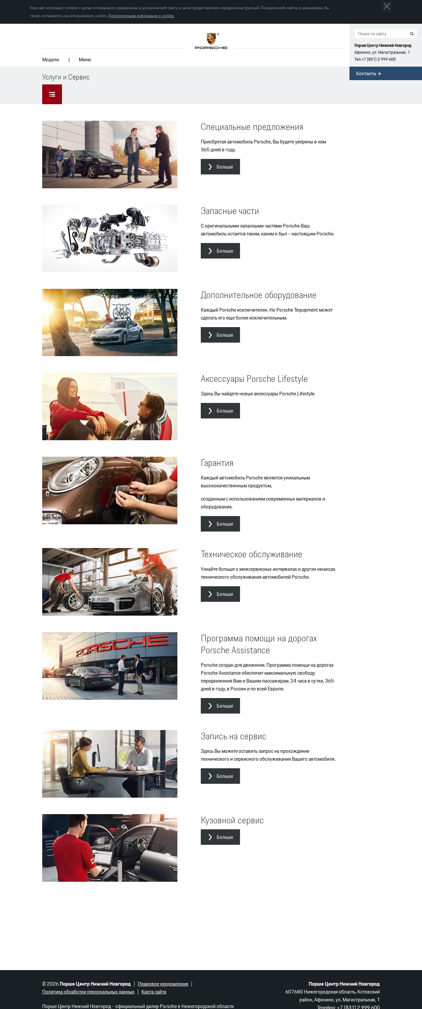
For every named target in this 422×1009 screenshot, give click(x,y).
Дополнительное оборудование (258, 295)
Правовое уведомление (163, 984)
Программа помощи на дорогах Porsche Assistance (259, 644)
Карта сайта (153, 992)
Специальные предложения (252, 126)
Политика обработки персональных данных (88, 992)
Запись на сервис (233, 736)
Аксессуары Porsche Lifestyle (254, 378)
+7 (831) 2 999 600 (378, 59)
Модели (50, 59)
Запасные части (230, 210)
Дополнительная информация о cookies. (141, 16)
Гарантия (217, 462)
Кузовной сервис (232, 820)
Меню (85, 59)
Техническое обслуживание (251, 554)
